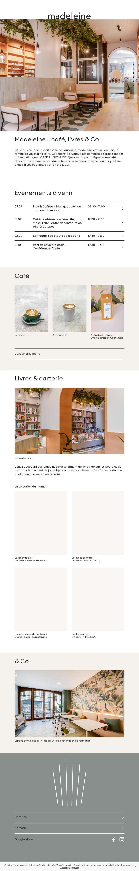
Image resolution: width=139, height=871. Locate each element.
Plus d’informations (65, 865)
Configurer (74, 868)
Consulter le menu (27, 353)
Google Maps (24, 839)
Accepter (64, 868)
